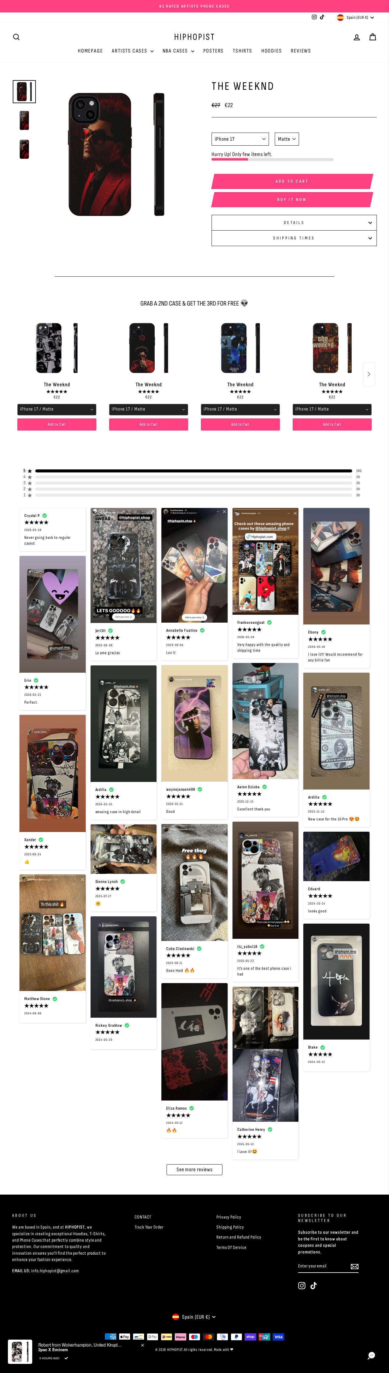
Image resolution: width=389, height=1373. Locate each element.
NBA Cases (176, 51)
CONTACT (143, 1217)
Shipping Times (294, 238)
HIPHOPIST (194, 37)
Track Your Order (149, 1227)
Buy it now (292, 199)
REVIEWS (301, 51)
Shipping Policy (230, 1227)
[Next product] (369, 374)
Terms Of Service (231, 1247)
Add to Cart (57, 424)
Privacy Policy (228, 1217)
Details (294, 222)
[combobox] (56, 409)
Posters (213, 51)
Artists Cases (130, 51)
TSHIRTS (242, 51)
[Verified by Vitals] (66, 1358)
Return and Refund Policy (238, 1237)
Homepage (90, 51)
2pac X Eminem (53, 1349)
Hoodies (271, 51)
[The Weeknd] (56, 348)
